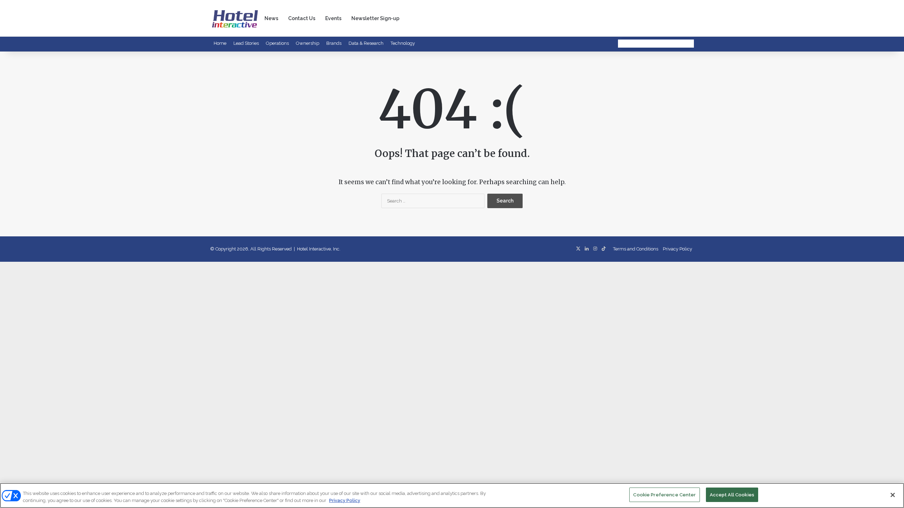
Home (220, 43)
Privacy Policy (677, 249)
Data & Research (366, 43)
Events (333, 18)
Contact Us (301, 18)
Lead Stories (246, 43)
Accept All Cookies (732, 494)
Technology (403, 43)
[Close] (892, 495)
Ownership (307, 43)
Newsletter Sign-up (375, 18)
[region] (452, 495)
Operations (277, 43)
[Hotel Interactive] (235, 18)
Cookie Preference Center (664, 494)
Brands (333, 43)
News (271, 18)
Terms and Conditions (635, 249)
